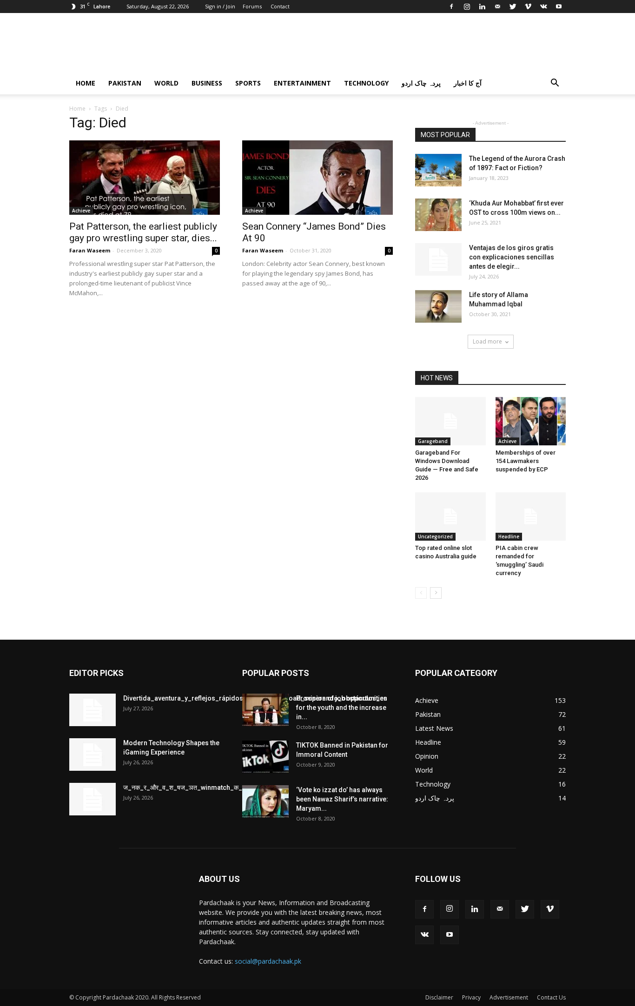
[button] (554, 83)
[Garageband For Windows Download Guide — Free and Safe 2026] (450, 421)
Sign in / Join (220, 6)
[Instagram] (467, 6)
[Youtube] (559, 6)
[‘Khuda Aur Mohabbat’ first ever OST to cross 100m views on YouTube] (438, 215)
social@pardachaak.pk (268, 961)
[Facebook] (451, 6)
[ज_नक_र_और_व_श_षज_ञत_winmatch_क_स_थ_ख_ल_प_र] (92, 799)
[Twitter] (513, 6)
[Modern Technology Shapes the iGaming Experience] (92, 754)
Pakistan (124, 83)
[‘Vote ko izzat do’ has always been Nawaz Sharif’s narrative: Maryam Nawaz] (265, 801)
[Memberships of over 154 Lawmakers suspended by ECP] (531, 421)
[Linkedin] (482, 6)
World (166, 83)
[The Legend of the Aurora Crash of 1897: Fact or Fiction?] (438, 170)
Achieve (81, 210)
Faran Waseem (89, 250)
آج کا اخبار (468, 83)
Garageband (433, 441)
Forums (252, 6)
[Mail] (497, 6)
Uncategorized (435, 536)
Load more (487, 341)
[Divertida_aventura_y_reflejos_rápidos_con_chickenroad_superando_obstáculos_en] (92, 710)
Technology (366, 83)
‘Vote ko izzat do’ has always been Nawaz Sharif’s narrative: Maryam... (342, 799)
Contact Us (551, 997)
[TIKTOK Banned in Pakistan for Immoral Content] (265, 757)
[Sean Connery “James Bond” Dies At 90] (317, 177)
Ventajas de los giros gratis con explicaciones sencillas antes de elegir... (511, 257)
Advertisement (508, 997)
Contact (280, 6)
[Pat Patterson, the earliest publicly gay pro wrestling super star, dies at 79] (144, 177)
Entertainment (302, 83)
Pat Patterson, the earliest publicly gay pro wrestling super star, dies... (143, 232)
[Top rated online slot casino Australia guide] (450, 516)
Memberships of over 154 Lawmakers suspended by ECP (526, 461)
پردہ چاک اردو (421, 83)
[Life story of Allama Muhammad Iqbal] (438, 306)
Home (85, 83)
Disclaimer (439, 997)
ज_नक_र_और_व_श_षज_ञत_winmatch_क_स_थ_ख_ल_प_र (203, 787)
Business (207, 83)
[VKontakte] (543, 6)
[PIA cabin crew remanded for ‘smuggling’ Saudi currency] (531, 516)
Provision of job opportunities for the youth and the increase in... (341, 708)
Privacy (471, 997)
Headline (508, 536)
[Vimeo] (528, 6)
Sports (248, 83)
